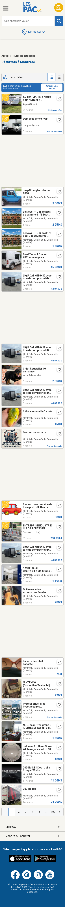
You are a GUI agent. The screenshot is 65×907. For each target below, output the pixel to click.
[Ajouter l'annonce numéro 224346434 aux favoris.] (57, 391)
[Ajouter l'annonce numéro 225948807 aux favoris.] (57, 191)
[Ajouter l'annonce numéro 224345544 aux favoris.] (57, 348)
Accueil (5, 56)
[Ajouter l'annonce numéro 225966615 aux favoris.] (57, 790)
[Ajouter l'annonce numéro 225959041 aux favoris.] (57, 213)
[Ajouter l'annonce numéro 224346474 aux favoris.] (57, 276)
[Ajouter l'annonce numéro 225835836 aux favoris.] (57, 98)
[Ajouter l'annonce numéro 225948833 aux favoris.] (57, 255)
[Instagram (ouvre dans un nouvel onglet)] (38, 878)
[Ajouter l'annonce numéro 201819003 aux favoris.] (57, 747)
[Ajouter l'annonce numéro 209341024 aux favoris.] (57, 683)
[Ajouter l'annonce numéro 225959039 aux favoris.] (57, 234)
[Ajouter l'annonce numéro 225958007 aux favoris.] (57, 590)
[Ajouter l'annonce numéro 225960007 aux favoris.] (57, 662)
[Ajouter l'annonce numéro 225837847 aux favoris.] (57, 412)
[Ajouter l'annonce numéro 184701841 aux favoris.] (57, 120)
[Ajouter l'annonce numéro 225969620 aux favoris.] (57, 768)
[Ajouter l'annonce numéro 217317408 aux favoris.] (57, 526)
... (46, 811)
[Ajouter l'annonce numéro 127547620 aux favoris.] (57, 705)
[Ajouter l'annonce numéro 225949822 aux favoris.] (57, 726)
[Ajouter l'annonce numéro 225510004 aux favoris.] (57, 505)
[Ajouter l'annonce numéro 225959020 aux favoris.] (57, 569)
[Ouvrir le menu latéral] (5, 8)
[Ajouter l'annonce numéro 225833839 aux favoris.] (57, 433)
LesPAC (32, 827)
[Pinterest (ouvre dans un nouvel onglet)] (26, 878)
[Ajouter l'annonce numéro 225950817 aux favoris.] (57, 369)
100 (53, 811)
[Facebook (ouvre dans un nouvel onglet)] (15, 878)
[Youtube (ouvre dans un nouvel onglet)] (50, 878)
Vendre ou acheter (32, 836)
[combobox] (28, 21)
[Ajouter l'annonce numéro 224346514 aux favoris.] (57, 548)
